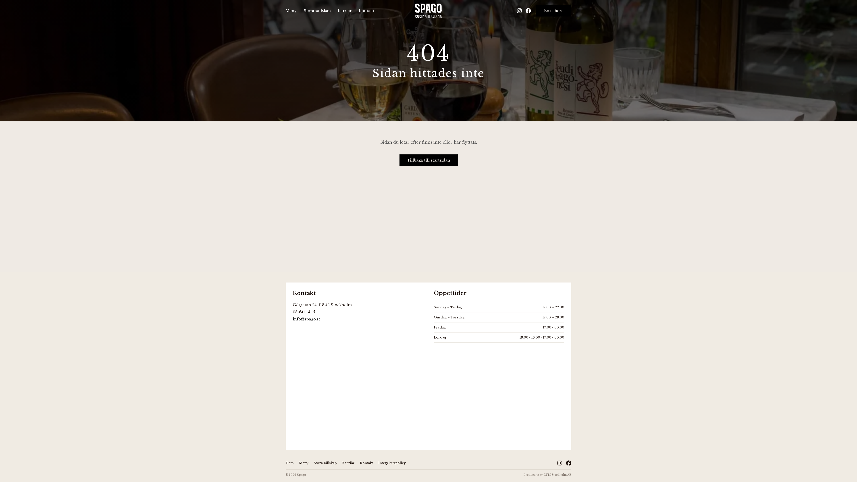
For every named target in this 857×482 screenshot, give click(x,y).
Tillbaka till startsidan (428, 160)
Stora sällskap (317, 10)
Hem (290, 463)
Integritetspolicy (392, 463)
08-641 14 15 (304, 312)
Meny (291, 10)
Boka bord (554, 10)
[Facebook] (528, 10)
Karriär (345, 10)
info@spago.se (307, 319)
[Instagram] (519, 10)
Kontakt (366, 10)
